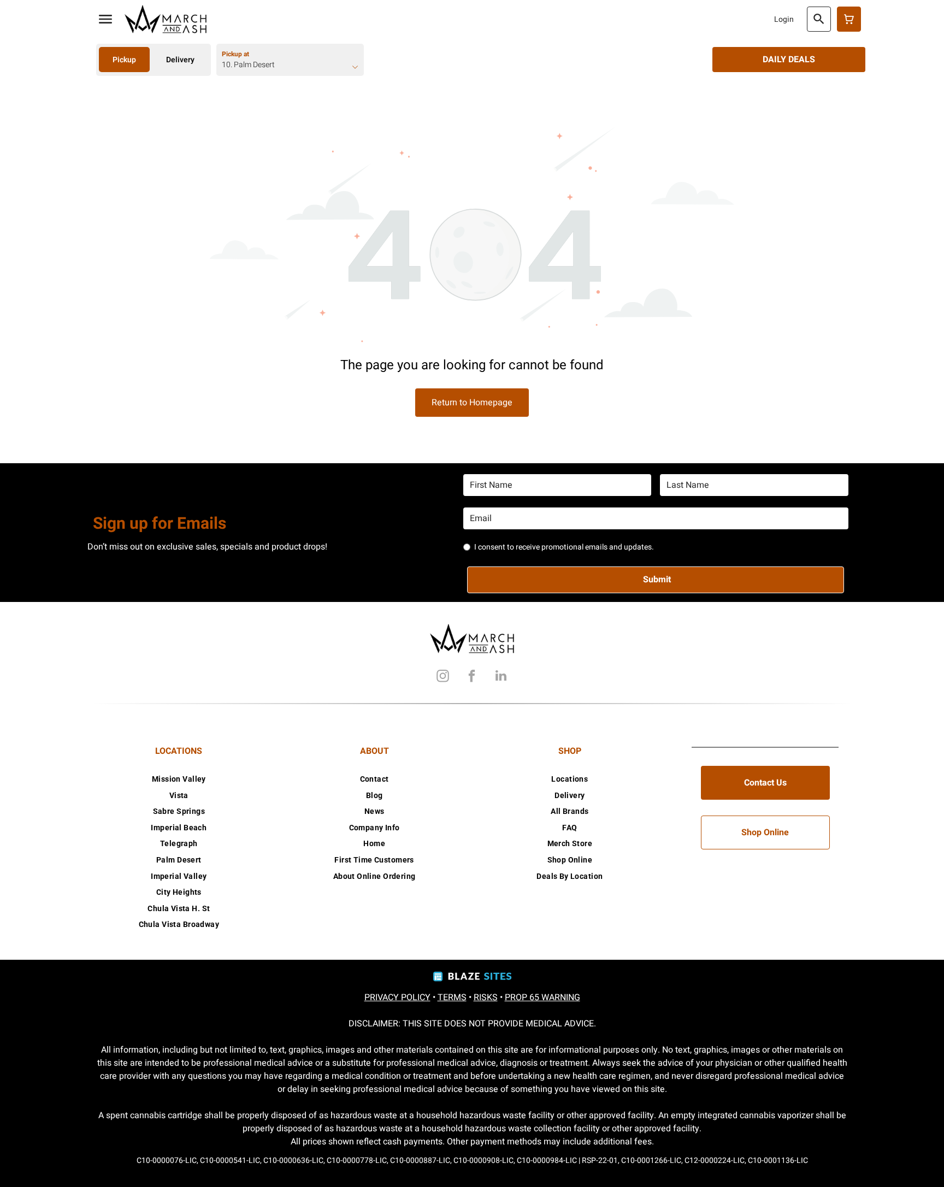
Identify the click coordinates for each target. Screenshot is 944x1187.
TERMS (452, 997)
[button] (105, 19)
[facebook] (472, 677)
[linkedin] (501, 677)
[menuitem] (179, 779)
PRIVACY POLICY (397, 997)
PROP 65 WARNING (542, 997)
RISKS (486, 997)
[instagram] (443, 677)
